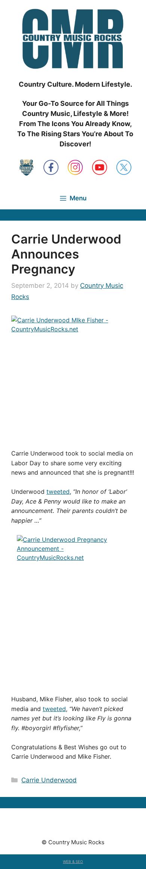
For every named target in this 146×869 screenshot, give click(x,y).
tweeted (58, 491)
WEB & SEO (73, 861)
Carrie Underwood (49, 780)
